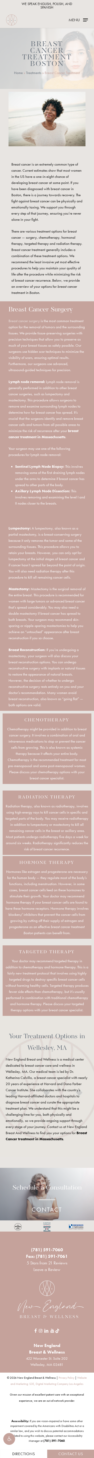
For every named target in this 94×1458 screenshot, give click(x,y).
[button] (9, 1439)
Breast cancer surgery (24, 320)
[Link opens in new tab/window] (35, 1330)
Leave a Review (46, 1269)
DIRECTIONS (23, 1453)
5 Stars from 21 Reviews (47, 1263)
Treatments (33, 72)
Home (18, 72)
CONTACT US (70, 1453)
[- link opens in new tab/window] (18, 1227)
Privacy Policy (66, 1378)
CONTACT (47, 1209)
